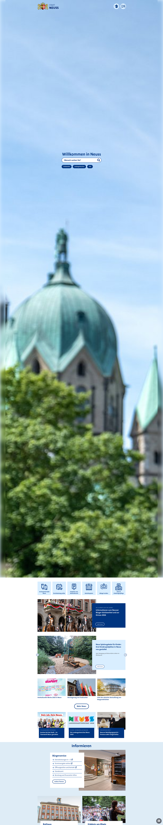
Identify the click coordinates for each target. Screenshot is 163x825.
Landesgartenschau (79, 166)
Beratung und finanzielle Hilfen (66, 775)
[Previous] (37, 655)
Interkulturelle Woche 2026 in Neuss (50, 697)
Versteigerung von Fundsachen (77, 697)
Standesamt (59, 771)
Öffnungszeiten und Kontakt (65, 767)
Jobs (90, 166)
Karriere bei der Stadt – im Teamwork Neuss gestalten (49, 733)
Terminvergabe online (62, 763)
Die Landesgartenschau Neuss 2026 (80, 733)
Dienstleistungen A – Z (63, 760)
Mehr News (81, 706)
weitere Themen (59, 781)
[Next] (125, 655)
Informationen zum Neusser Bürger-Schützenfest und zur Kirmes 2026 (107, 612)
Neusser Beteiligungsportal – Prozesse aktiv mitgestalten (109, 733)
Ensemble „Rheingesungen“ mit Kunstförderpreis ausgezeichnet (107, 647)
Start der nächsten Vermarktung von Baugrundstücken (109, 698)
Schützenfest (66, 166)
